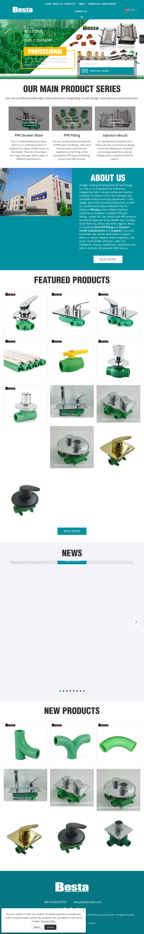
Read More (108, 259)
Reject (37, 927)
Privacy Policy (48, 921)
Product (91, 923)
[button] (68, 73)
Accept (50, 927)
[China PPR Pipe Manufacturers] (72, 49)
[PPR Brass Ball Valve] (72, 360)
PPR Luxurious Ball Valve (118, 378)
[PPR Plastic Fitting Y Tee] (25, 743)
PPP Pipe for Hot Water (25, 378)
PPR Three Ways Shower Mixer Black (25, 517)
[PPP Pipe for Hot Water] (25, 360)
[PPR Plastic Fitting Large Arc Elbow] (118, 743)
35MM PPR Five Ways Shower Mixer (118, 419)
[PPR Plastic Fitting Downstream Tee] (72, 743)
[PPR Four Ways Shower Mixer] (72, 313)
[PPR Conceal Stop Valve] (25, 407)
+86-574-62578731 (55, 902)
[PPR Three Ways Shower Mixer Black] (25, 498)
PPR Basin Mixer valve (72, 414)
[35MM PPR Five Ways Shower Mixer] (118, 404)
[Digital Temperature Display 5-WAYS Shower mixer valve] (72, 447)
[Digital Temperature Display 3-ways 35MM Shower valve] (118, 833)
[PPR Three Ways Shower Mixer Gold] (118, 449)
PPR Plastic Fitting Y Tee (26, 761)
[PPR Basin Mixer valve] (72, 401)
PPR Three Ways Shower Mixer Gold (118, 470)
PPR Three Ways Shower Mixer (25, 331)
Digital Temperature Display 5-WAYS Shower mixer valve (72, 465)
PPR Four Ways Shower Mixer (72, 331)
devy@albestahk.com (88, 902)
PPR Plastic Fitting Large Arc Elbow (118, 761)
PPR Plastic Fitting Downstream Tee (72, 761)
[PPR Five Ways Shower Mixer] (118, 313)
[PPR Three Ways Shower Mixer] (25, 313)
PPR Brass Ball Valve (72, 378)
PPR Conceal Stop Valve (25, 425)
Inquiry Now (99, 71)
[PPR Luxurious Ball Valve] (118, 360)
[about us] (36, 192)
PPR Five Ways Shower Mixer (118, 331)
